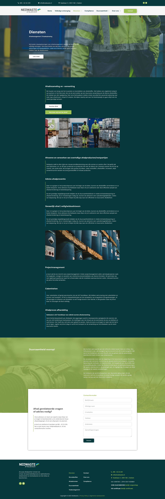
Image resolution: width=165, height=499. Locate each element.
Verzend (88, 440)
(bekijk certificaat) (127, 488)
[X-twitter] (144, 3)
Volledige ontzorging (62, 11)
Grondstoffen (73, 477)
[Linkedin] (146, 3)
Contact (86, 473)
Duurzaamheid (102, 11)
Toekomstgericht (74, 490)
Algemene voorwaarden (97, 496)
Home (50, 11)
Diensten (76, 11)
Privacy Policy (84, 496)
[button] (77, 11)
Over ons (115, 11)
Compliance (89, 11)
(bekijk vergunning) (131, 485)
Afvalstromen (73, 481)
